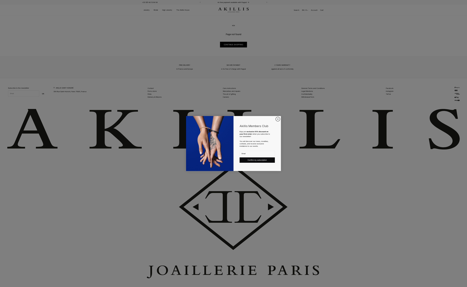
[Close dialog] (278, 119)
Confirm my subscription (257, 160)
